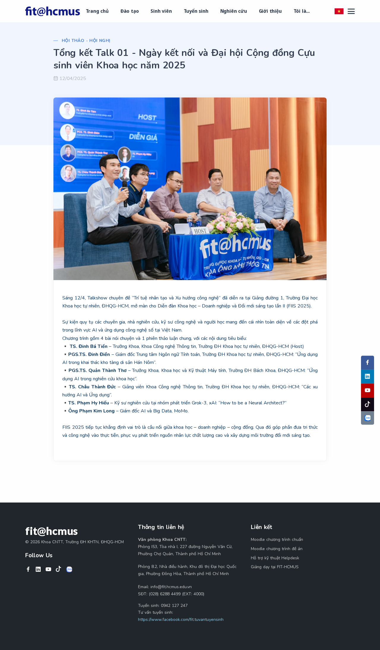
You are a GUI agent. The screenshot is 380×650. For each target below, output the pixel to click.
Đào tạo (130, 11)
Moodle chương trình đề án (277, 549)
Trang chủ (97, 11)
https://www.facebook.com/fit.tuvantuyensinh (181, 619)
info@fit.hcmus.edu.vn (171, 587)
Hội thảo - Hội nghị (86, 40)
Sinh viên (161, 11)
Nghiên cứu (233, 11)
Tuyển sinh (196, 11)
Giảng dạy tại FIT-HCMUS (275, 567)
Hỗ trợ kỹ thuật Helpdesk (275, 558)
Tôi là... (302, 11)
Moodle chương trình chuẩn (277, 539)
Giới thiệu (270, 11)
